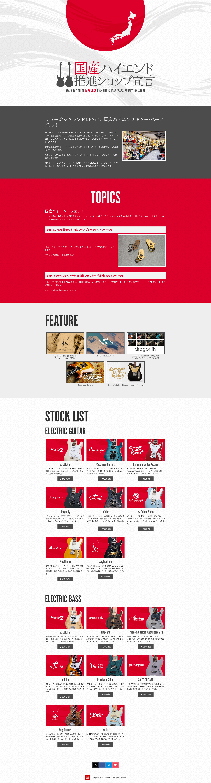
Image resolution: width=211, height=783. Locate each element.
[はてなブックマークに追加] (109, 765)
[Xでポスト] (95, 765)
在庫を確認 (66, 479)
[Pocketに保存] (115, 765)
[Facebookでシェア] (102, 765)
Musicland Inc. (108, 777)
